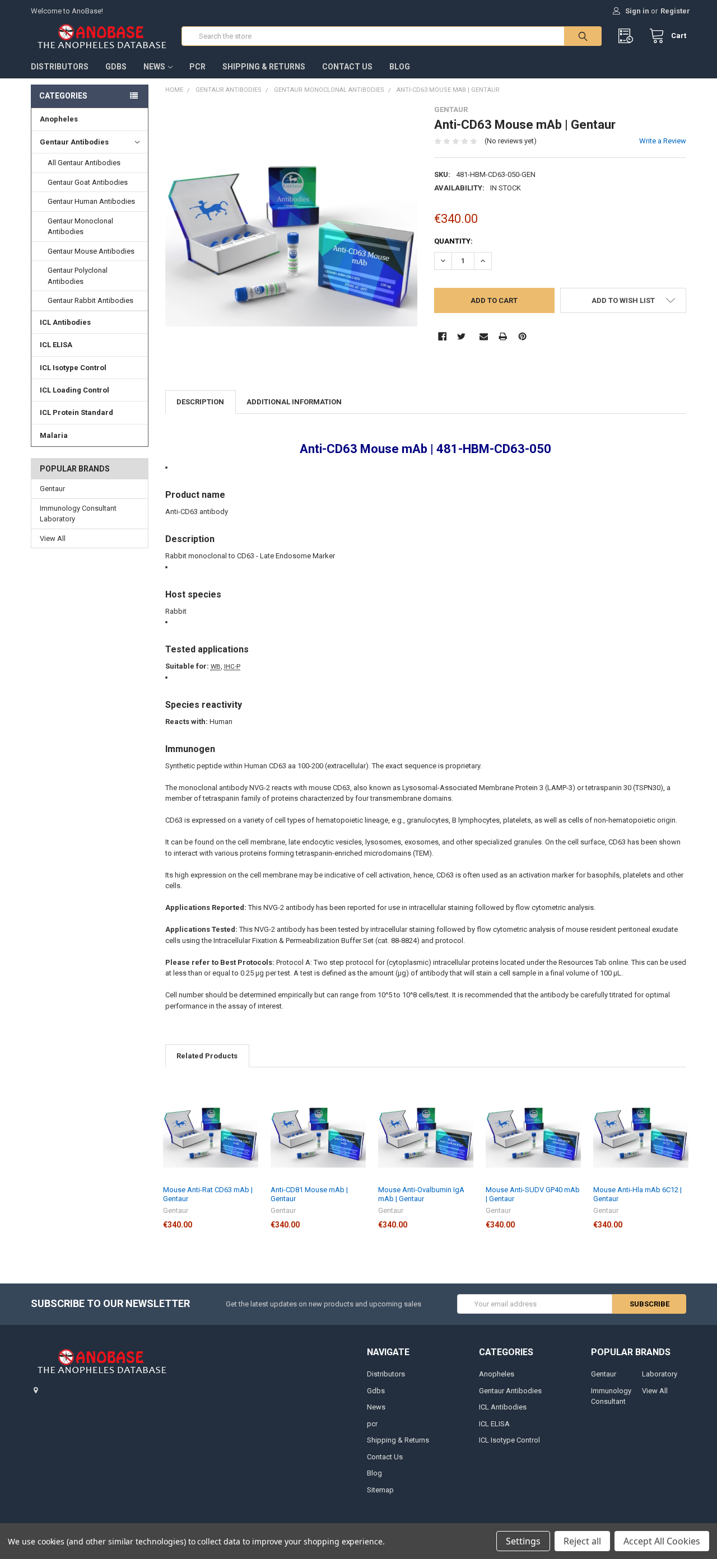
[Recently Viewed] (628, 36)
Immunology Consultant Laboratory (78, 514)
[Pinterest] (522, 336)
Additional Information (294, 402)
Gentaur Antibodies (74, 142)
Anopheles (59, 119)
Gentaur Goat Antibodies (88, 182)
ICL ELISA (56, 344)
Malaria (54, 435)
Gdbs (116, 66)
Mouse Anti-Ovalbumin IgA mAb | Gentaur (421, 1194)
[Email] (484, 336)
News (154, 66)
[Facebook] (442, 336)
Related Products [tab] (207, 1056)
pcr (197, 66)
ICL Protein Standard (76, 412)
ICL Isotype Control (73, 367)
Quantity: (453, 241)
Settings (523, 1541)
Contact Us (347, 66)
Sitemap (380, 1490)
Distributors (60, 66)
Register (675, 11)
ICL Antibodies (65, 322)
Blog (399, 66)
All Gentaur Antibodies (84, 162)
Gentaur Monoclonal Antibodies (80, 226)
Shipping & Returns (263, 66)
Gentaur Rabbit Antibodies (90, 300)
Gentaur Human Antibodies (91, 201)
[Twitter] (461, 336)
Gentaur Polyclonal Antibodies (78, 276)
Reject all (582, 1541)
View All (53, 538)
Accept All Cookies (661, 1541)
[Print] (503, 336)
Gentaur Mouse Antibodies (91, 251)
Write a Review (662, 141)
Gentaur (52, 488)
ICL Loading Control (74, 390)
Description (200, 402)
